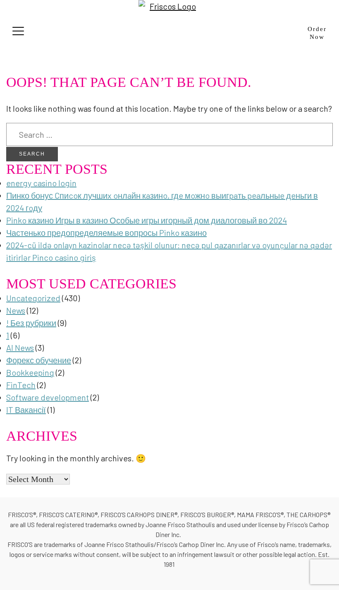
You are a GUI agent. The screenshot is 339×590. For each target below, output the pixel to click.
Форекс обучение (38, 360)
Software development (47, 397)
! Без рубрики (31, 323)
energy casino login (41, 183)
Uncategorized (33, 298)
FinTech (21, 385)
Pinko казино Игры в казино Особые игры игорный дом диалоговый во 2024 (146, 220)
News (15, 310)
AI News (20, 348)
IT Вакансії (26, 410)
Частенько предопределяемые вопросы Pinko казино (106, 232)
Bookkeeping (30, 372)
